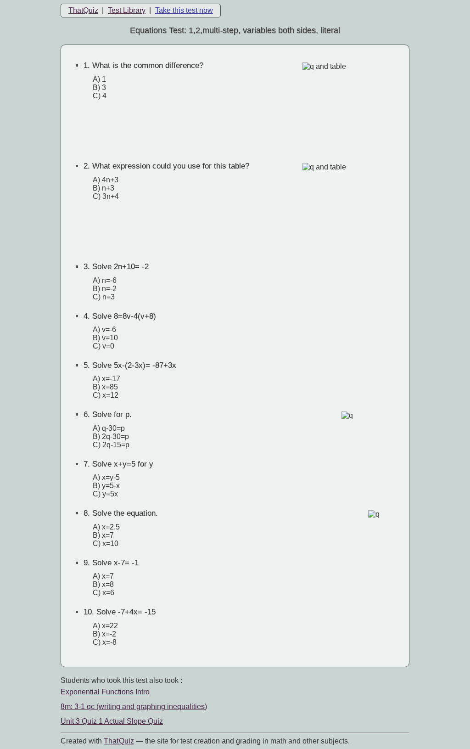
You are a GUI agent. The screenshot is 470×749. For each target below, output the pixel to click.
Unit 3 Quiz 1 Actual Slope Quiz (112, 721)
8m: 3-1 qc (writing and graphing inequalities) (134, 706)
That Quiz (119, 741)
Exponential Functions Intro (105, 692)
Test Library (126, 10)
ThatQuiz (83, 10)
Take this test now (184, 10)
